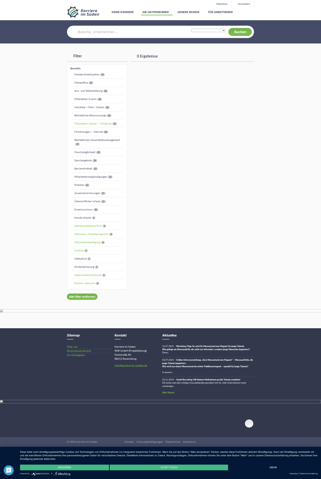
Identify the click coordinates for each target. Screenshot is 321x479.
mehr (273, 467)
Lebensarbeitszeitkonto (87, 275)
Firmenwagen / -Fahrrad (88, 132)
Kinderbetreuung (84, 267)
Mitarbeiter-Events (85, 99)
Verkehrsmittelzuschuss (88, 226)
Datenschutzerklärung (309, 473)
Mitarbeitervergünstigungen (90, 176)
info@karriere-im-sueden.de (131, 365)
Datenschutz (173, 442)
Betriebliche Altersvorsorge (90, 115)
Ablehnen (64, 467)
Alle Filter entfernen (82, 296)
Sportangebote (83, 160)
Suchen (240, 32)
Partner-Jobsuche (84, 283)
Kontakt (129, 442)
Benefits (75, 68)
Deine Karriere (123, 12)
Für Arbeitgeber (220, 12)
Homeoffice (81, 82)
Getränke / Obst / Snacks (89, 107)
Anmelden (244, 4)
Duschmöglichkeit (84, 152)
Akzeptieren (168, 467)
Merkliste (221, 4)
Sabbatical (80, 258)
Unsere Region (188, 12)
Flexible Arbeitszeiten (86, 74)
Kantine (79, 250)
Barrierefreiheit (83, 168)
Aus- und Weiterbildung (88, 91)
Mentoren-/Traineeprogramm (91, 234)
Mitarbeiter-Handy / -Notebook (93, 123)
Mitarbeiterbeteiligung (87, 242)
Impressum (189, 442)
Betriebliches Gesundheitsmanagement (97, 140)
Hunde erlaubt (82, 217)
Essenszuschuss (83, 209)
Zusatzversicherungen (87, 193)
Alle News (168, 392)
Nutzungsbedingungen (150, 442)
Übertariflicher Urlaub (87, 201)
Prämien (79, 185)
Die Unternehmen (155, 12)
